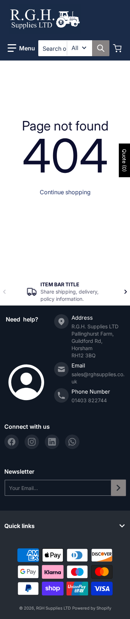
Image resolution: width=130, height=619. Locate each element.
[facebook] (11, 442)
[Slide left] (4, 292)
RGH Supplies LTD (53, 608)
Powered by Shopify (91, 608)
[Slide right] (125, 292)
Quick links (19, 525)
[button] (21, 48)
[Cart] (118, 48)
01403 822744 (89, 400)
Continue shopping (65, 192)
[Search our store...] (100, 48)
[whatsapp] (72, 442)
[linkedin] (52, 442)
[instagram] (32, 442)
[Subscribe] (118, 487)
